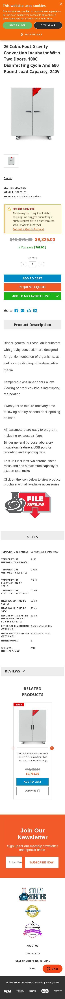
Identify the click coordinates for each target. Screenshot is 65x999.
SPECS (32, 536)
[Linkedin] (35, 310)
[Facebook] (16, 310)
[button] (32, 34)
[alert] (32, 20)
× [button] (61, 4)
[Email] (22, 310)
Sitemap (39, 982)
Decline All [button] (48, 25)
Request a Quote (32, 287)
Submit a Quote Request (28, 229)
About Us (32, 945)
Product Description (32, 324)
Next (51, 748)
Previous (13, 748)
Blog (32, 968)
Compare (31, 790)
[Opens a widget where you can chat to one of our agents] (52, 969)
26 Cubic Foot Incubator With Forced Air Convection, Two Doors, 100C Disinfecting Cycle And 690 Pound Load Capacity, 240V (32, 757)
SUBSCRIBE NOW (41, 862)
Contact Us (32, 953)
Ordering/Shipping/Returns (32, 960)
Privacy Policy (52, 982)
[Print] (29, 310)
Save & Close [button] (17, 25)
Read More (47, 18)
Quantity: (33, 257)
